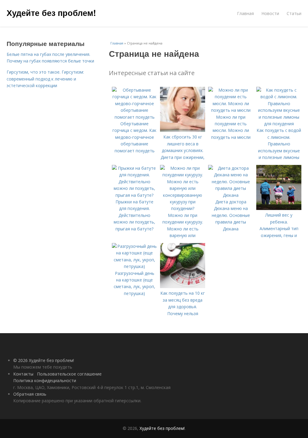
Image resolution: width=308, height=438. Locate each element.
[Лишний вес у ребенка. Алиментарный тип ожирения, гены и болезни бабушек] (278, 208)
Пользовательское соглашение (69, 374)
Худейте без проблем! (51, 12)
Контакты (23, 374)
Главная (245, 13)
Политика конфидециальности (44, 380)
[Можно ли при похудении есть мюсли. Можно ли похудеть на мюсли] (230, 110)
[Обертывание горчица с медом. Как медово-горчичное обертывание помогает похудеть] (134, 117)
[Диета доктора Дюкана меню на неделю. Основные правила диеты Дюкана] (230, 195)
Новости (270, 13)
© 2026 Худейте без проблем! (43, 360)
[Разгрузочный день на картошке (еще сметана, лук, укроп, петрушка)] (134, 266)
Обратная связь (29, 394)
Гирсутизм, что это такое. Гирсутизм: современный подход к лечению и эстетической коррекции (45, 78)
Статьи (294, 13)
